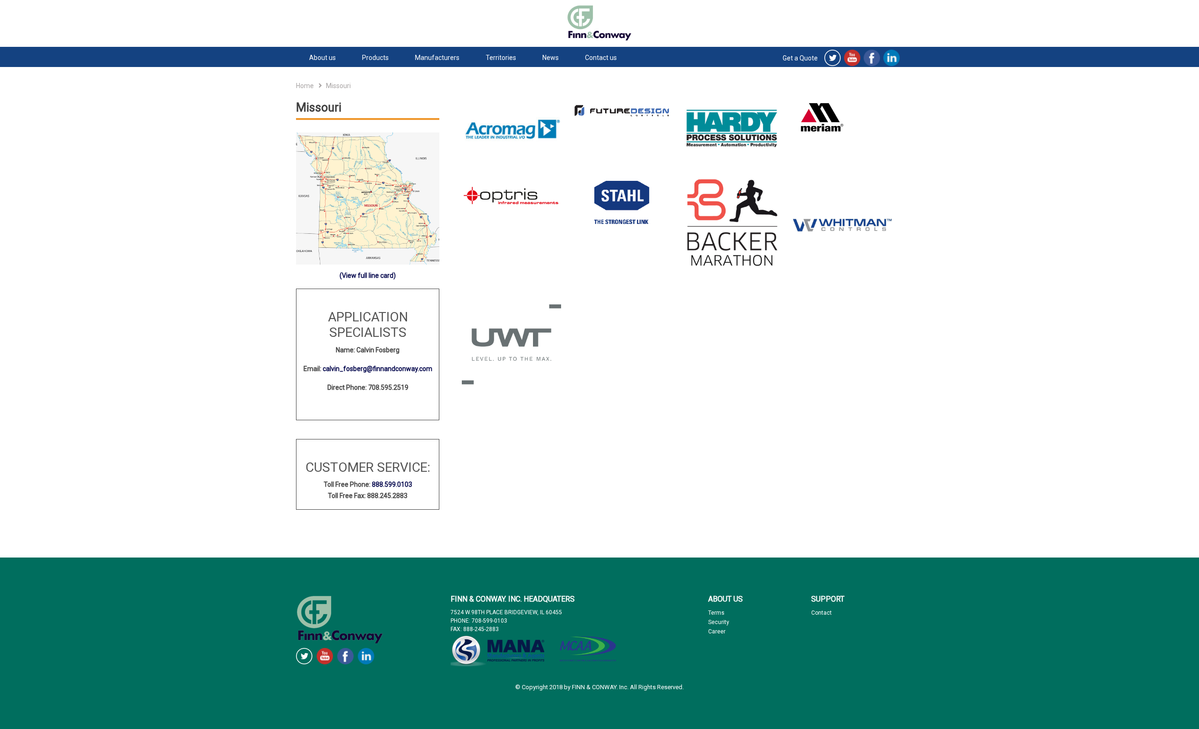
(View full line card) (368, 275)
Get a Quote (800, 58)
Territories (501, 57)
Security (718, 622)
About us (322, 57)
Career (716, 631)
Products (375, 57)
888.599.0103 (392, 484)
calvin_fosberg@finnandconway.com (377, 368)
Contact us (601, 57)
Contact (821, 613)
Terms (716, 613)
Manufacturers (437, 57)
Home (305, 85)
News (550, 57)
